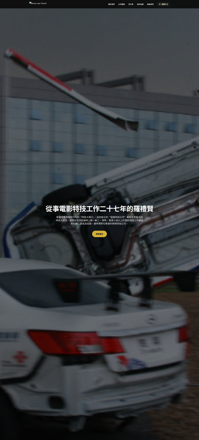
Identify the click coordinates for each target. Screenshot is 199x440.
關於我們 (111, 4)
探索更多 (99, 234)
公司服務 (121, 4)
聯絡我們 (150, 4)
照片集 (131, 4)
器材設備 (140, 4)
